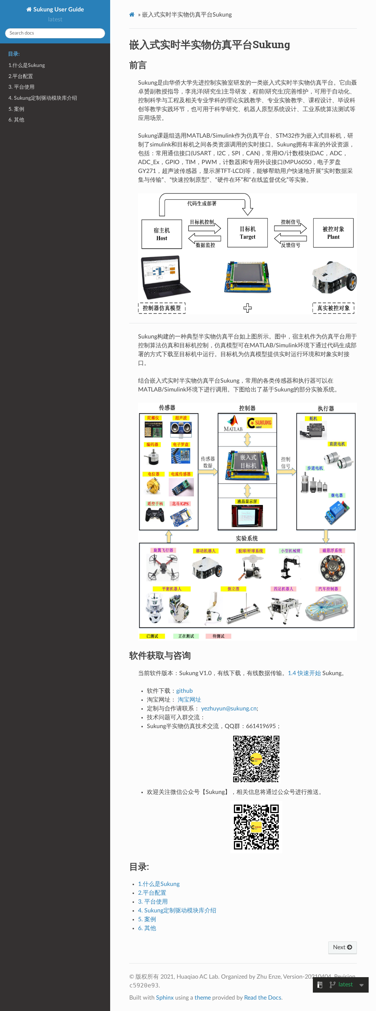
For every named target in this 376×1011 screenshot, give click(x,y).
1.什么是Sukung (26, 65)
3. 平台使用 (21, 87)
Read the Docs (262, 998)
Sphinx (165, 998)
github (184, 691)
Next (340, 947)
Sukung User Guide (58, 10)
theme (203, 998)
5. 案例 (16, 109)
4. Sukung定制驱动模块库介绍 (42, 98)
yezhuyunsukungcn (229, 709)
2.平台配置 (20, 76)
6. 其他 (16, 120)
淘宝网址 (189, 700)
